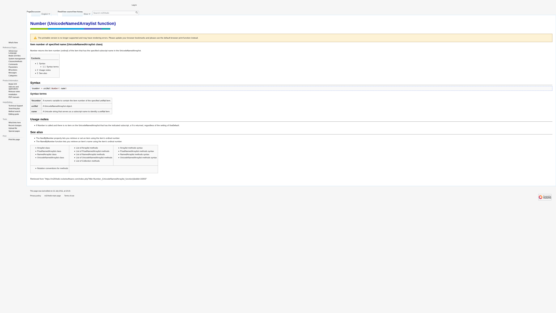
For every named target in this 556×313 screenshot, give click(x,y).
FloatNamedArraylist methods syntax (137, 151)
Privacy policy (35, 196)
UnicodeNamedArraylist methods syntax (138, 157)
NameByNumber (47, 141)
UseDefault (174, 125)
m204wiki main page (52, 196)
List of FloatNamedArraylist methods (92, 151)
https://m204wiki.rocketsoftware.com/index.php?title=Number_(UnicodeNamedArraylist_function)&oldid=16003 (95, 179)
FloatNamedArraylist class (49, 151)
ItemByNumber (47, 138)
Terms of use (69, 196)
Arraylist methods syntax (131, 148)
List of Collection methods (88, 161)
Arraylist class (43, 148)
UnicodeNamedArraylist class (85, 44)
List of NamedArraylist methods (90, 154)
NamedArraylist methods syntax (134, 154)
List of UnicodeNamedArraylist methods (94, 157)
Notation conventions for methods (52, 168)
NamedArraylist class (46, 154)
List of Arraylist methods (87, 148)
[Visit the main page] (12, 22)
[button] (45, 13)
